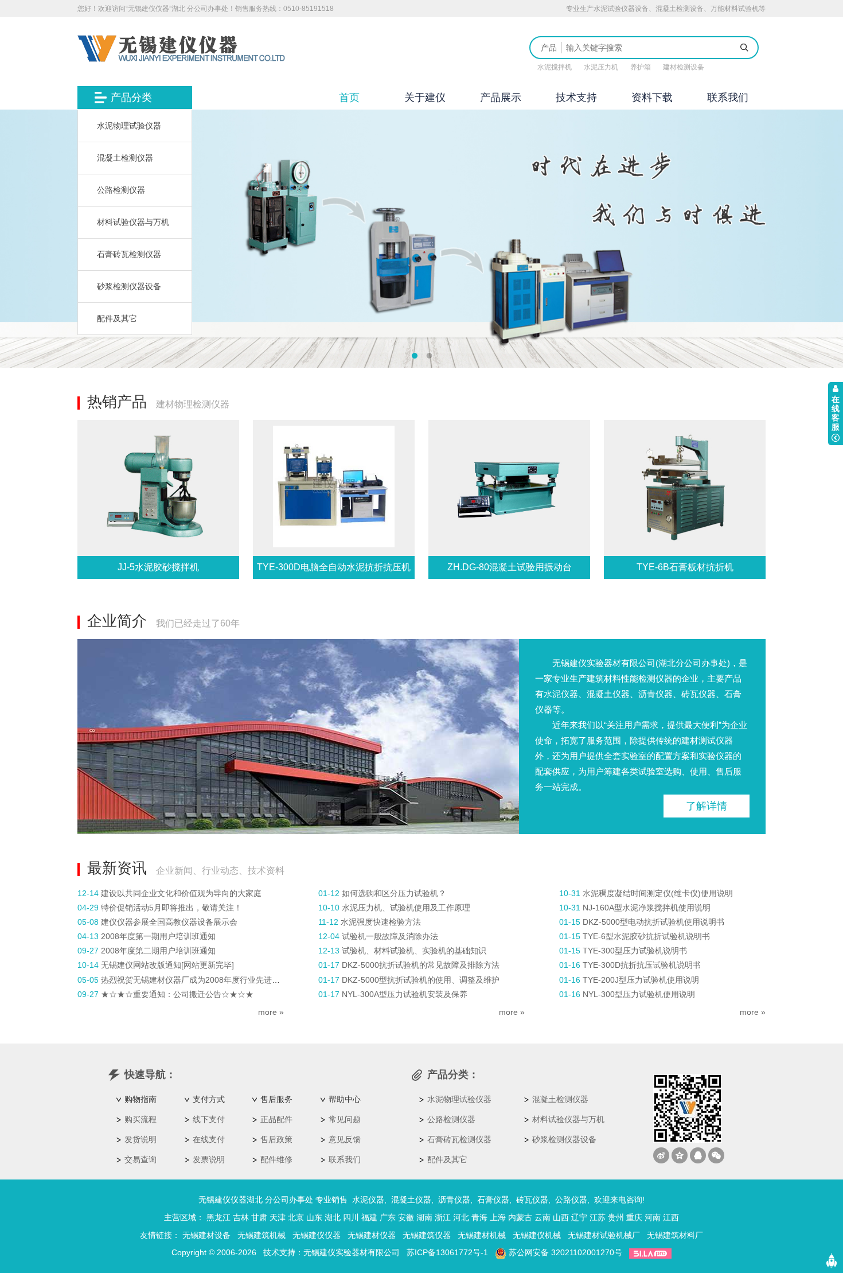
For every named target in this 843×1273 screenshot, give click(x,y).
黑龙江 (218, 1217)
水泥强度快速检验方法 (381, 921)
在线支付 (209, 1139)
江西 (671, 1217)
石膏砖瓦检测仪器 (129, 254)
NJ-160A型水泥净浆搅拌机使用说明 (647, 907)
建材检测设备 (683, 67)
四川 (351, 1217)
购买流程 (140, 1119)
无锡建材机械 (482, 1235)
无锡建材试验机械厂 (604, 1235)
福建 (369, 1217)
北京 (296, 1217)
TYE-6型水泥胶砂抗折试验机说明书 (646, 936)
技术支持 (576, 97)
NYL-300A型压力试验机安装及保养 (404, 994)
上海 (498, 1217)
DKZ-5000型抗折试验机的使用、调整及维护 (420, 979)
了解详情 (706, 806)
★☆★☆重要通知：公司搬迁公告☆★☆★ (177, 994)
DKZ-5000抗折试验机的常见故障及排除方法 (420, 965)
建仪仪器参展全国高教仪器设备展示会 (169, 921)
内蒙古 (520, 1217)
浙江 (443, 1217)
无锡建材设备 (206, 1235)
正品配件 (276, 1119)
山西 (561, 1217)
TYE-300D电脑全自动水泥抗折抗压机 (334, 567)
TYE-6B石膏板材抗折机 (685, 567)
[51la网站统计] (650, 1252)
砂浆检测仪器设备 (129, 286)
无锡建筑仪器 (427, 1235)
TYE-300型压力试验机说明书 (635, 950)
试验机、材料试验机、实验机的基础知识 (414, 950)
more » (271, 1012)
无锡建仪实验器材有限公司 (351, 1252)
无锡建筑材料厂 (675, 1235)
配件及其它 (117, 318)
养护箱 (640, 67)
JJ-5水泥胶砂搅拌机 (158, 567)
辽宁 (579, 1217)
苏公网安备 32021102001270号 (564, 1252)
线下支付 (209, 1119)
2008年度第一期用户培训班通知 (158, 936)
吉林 (241, 1217)
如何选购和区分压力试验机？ (394, 893)
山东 (314, 1217)
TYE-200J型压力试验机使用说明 (641, 979)
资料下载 (652, 97)
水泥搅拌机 (554, 67)
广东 (388, 1217)
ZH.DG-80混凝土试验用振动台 (509, 567)
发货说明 (140, 1139)
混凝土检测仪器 (125, 157)
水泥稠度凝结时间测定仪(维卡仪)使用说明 (658, 893)
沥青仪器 (454, 1199)
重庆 (634, 1217)
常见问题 (345, 1119)
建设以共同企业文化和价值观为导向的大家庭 (181, 893)
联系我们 (727, 97)
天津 (278, 1217)
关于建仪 (425, 97)
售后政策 (276, 1139)
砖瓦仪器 (532, 1199)
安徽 (406, 1217)
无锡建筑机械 (261, 1235)
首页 (349, 97)
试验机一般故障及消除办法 (390, 936)
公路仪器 (571, 1199)
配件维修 (276, 1159)
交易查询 (140, 1159)
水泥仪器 (368, 1199)
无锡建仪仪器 (316, 1235)
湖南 (424, 1217)
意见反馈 (345, 1139)
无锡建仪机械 (537, 1235)
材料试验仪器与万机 (133, 222)
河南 (653, 1217)
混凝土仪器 (411, 1199)
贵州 (616, 1217)
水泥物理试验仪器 (129, 125)
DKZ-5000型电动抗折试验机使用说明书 (653, 921)
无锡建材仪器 (372, 1235)
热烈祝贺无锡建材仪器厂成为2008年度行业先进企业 (194, 979)
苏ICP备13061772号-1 (447, 1252)
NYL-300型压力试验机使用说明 (639, 994)
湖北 (333, 1217)
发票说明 (209, 1159)
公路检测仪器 (121, 189)
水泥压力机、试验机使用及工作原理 (406, 907)
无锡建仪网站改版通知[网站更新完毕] (167, 965)
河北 (461, 1217)
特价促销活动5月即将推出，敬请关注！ (171, 907)
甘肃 (259, 1217)
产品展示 (500, 97)
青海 (479, 1217)
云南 (542, 1217)
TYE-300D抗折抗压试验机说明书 (642, 965)
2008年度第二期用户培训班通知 (158, 950)
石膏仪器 (493, 1199)
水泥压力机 (601, 67)
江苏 (598, 1217)
